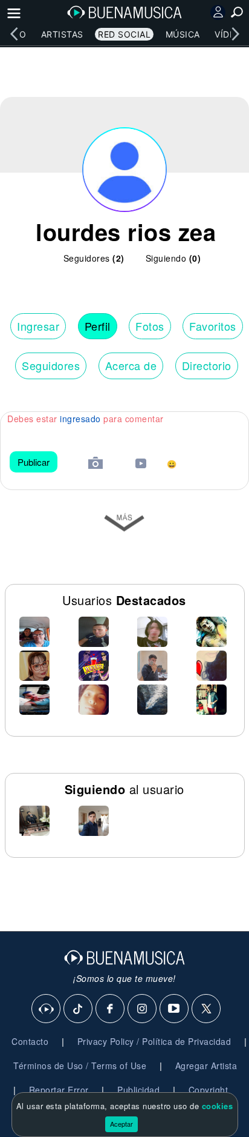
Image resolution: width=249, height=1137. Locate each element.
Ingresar (38, 326)
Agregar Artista (206, 1065)
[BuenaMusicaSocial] (46, 1009)
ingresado (80, 419)
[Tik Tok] (78, 1009)
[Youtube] (174, 1009)
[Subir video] (141, 464)
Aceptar (121, 1124)
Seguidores (51, 365)
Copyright (208, 1090)
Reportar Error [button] (59, 1090)
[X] (206, 1009)
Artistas (62, 34)
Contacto (29, 1041)
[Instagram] (142, 1009)
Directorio (206, 365)
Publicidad (138, 1090)
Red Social (124, 34)
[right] (235, 34)
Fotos (149, 326)
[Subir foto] (95, 464)
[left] (14, 34)
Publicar (34, 462)
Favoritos (212, 326)
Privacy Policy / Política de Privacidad (154, 1041)
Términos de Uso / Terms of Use (79, 1065)
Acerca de (131, 365)
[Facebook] (110, 1009)
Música (183, 34)
